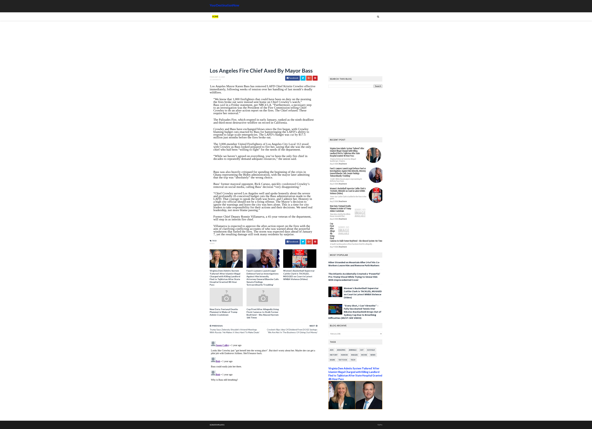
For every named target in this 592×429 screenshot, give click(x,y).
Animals (352, 350)
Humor (344, 355)
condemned (289, 184)
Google (371, 350)
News (212, 243)
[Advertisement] (264, 45)
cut (292, 134)
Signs (332, 360)
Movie (364, 355)
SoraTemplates (217, 425)
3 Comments (215, 80)
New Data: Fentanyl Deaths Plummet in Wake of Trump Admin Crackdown (224, 312)
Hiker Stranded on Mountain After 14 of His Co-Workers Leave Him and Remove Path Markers (354, 264)
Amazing (341, 350)
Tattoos (342, 360)
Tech (353, 360)
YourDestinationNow (224, 5)
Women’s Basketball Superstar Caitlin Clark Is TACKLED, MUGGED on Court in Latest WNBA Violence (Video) (299, 274)
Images (354, 355)
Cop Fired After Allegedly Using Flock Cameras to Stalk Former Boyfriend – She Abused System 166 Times (263, 313)
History (333, 355)
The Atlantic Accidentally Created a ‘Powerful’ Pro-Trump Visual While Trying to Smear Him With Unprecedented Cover (354, 276)
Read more (343, 164)
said (222, 104)
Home (215, 16)
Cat (362, 350)
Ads (331, 350)
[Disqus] (264, 378)
